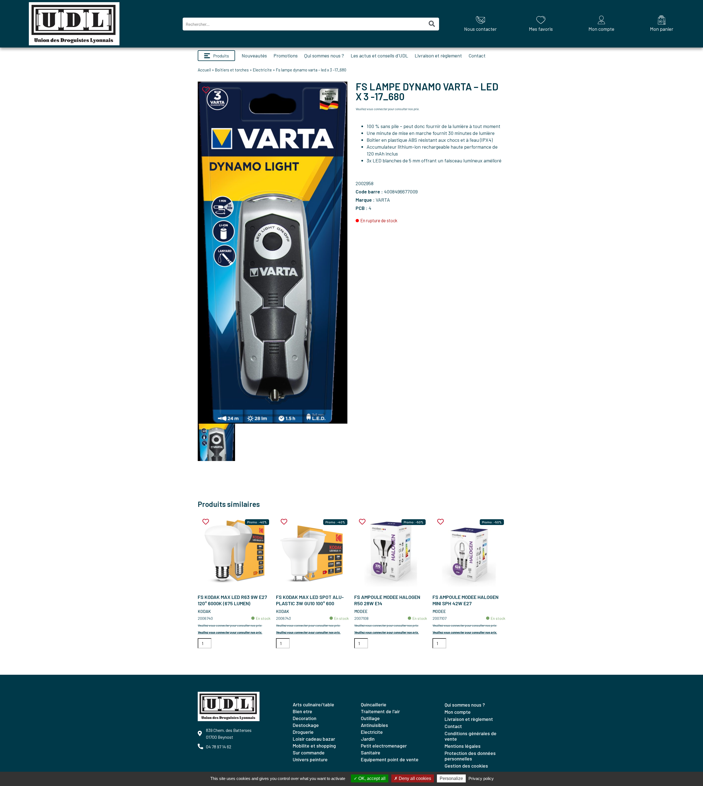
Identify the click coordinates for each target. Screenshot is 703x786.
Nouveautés (254, 55)
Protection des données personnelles (470, 756)
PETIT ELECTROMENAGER (384, 746)
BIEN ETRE (302, 711)
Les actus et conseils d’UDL (379, 55)
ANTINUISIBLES (374, 725)
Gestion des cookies (466, 766)
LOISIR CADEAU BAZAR (314, 739)
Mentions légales (463, 746)
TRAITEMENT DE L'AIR (380, 711)
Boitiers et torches (232, 69)
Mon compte (458, 712)
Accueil (204, 69)
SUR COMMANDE (309, 752)
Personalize (451, 778)
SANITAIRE (370, 752)
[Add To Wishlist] (205, 522)
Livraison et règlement (438, 55)
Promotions (286, 55)
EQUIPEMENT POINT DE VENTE (390, 759)
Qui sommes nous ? (324, 55)
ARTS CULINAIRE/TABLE (313, 704)
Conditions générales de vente (470, 736)
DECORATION (304, 718)
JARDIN (368, 739)
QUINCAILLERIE (373, 704)
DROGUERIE (303, 732)
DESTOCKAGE (306, 725)
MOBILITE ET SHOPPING (314, 746)
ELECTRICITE (372, 732)
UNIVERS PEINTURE (310, 759)
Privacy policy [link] (481, 778)
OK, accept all (371, 778)
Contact (477, 55)
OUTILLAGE (370, 718)
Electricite (262, 69)
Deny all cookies (414, 778)
